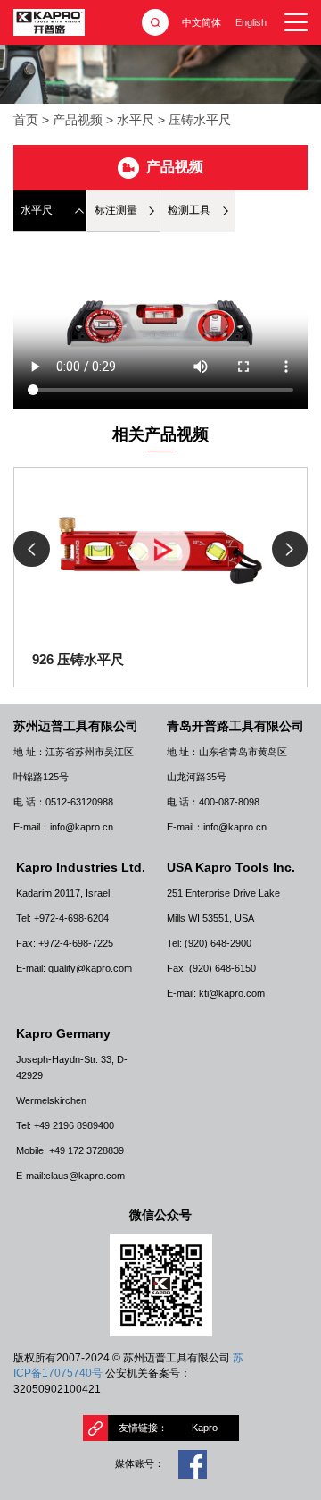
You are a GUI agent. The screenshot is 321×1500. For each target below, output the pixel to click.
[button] (290, 549)
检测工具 (189, 210)
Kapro (205, 1427)
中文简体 (201, 22)
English (251, 22)
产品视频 (78, 120)
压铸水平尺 (200, 120)
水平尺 (135, 120)
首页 (25, 120)
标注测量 (116, 210)
